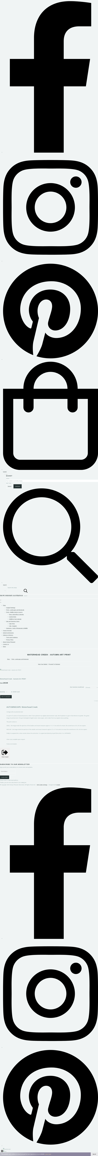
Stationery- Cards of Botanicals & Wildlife (17, 628)
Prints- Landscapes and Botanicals (15, 610)
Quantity (2, 692)
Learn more (48, 1154)
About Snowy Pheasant (9, 642)
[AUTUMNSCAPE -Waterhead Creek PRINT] (8, 674)
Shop (4, 605)
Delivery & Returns (8, 635)
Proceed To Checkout (54, 664)
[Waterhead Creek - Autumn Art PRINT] (2, 674)
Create (58, 785)
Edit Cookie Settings (42, 785)
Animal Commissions (8, 633)
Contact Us (6, 644)
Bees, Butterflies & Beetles (16, 614)
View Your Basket (42, 664)
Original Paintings (10, 607)
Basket (9, 486)
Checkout (17, 486)
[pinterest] (50, 359)
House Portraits (7, 630)
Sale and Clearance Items (12, 621)
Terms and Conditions (12, 637)
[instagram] (50, 261)
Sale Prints (12, 623)
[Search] (26, 590)
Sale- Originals (13, 626)
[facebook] (50, 152)
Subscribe (4, 777)
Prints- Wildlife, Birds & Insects (14, 612)
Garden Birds (12, 617)
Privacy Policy (9, 639)
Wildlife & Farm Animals (15, 619)
